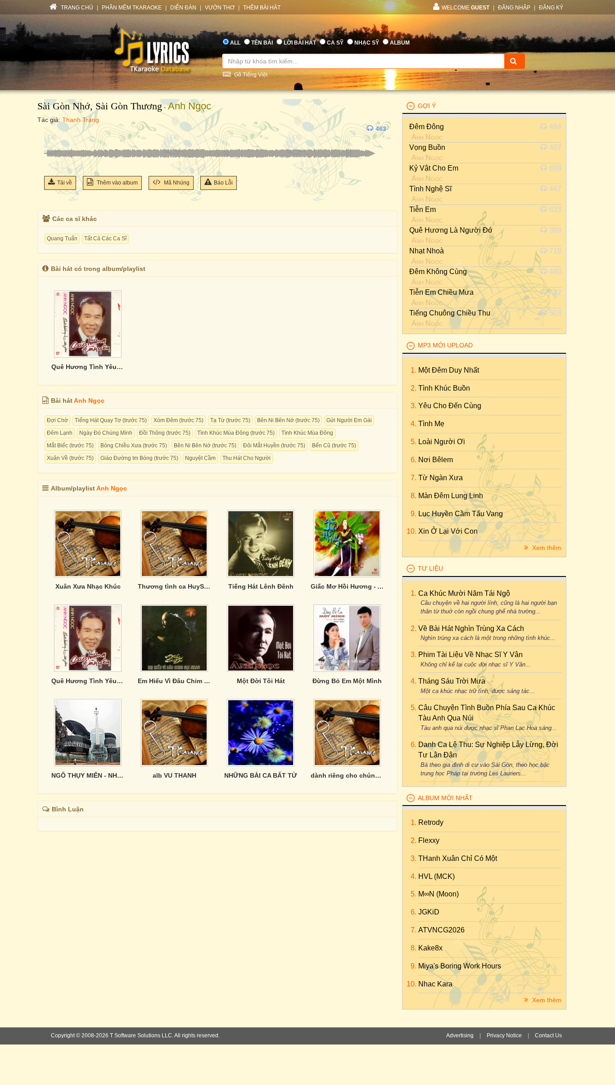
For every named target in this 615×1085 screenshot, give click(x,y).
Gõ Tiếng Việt (250, 75)
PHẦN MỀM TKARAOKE (132, 8)
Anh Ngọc (189, 106)
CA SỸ (335, 43)
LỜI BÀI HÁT (300, 43)
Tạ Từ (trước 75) (230, 420)
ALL (235, 43)
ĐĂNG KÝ (551, 8)
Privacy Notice (504, 1035)
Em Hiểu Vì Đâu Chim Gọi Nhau (174, 680)
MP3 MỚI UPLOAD (445, 345)
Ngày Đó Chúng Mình (105, 433)
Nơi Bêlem (435, 460)
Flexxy (428, 840)
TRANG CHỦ (76, 8)
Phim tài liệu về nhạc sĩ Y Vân (470, 654)
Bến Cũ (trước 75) (334, 445)
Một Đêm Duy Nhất (448, 370)
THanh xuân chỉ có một (457, 858)
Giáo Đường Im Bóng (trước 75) (139, 458)
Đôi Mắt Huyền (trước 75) (274, 445)
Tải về (64, 183)
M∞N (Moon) (438, 894)
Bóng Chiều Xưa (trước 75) (133, 445)
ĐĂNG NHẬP (514, 8)
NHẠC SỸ (366, 43)
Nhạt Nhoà (426, 251)
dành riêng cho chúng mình (347, 775)
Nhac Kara (435, 984)
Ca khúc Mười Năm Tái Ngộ (464, 593)
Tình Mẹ (431, 424)
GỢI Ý (427, 105)
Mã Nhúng (176, 183)
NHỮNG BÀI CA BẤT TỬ (260, 775)
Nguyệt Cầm (200, 458)
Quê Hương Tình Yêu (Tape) (87, 366)
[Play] (53, 129)
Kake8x (430, 948)
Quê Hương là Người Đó (450, 230)
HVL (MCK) (436, 876)
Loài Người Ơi (441, 442)
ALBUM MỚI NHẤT (445, 797)
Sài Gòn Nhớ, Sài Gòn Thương (99, 106)
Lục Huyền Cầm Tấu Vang (460, 514)
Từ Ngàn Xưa (440, 478)
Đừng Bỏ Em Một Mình (347, 680)
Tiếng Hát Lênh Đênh (261, 586)
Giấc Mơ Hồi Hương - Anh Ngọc (347, 586)
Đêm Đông (426, 127)
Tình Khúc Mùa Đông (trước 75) (236, 433)
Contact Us (548, 1035)
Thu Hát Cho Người (246, 458)
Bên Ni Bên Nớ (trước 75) (288, 420)
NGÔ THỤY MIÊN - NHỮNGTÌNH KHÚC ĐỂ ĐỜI (87, 775)
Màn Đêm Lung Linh (450, 496)
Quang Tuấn (62, 238)
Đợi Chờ (57, 420)
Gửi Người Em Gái (349, 420)
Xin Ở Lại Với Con (448, 531)
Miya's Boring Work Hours (459, 966)
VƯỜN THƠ (220, 8)
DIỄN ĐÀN (183, 8)
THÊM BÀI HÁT (261, 8)
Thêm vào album (116, 183)
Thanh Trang (80, 119)
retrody (430, 822)
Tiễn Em (422, 209)
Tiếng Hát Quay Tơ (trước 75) (111, 420)
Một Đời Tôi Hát (261, 680)
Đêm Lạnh (59, 433)
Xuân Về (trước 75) (70, 458)
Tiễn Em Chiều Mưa (441, 292)
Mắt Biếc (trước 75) (70, 445)
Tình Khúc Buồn (444, 388)
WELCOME (465, 8)
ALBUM (400, 43)
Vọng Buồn (427, 147)
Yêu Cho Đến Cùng (449, 406)
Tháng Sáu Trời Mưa (451, 681)
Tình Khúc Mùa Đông (307, 433)
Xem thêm (545, 547)
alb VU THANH (174, 775)
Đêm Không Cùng (438, 271)
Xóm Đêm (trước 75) (178, 420)
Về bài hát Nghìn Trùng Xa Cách (471, 628)
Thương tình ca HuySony (174, 586)
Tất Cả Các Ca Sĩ (105, 238)
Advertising (460, 1035)
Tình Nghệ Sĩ (430, 189)
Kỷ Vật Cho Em (433, 168)
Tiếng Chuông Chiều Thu (449, 313)
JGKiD (428, 912)
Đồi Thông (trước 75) (164, 433)
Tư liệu (430, 568)
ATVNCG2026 (441, 930)
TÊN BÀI (262, 43)
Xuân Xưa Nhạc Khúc (88, 586)
